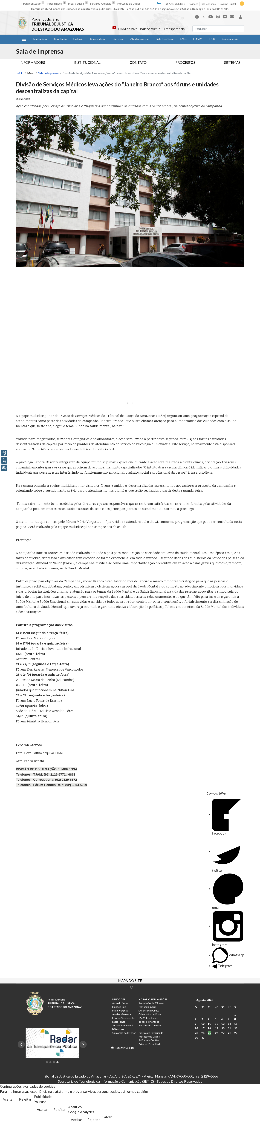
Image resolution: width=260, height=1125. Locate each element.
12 (216, 1023)
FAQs (183, 38)
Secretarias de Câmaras (151, 1003)
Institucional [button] (40, 38)
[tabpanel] (130, 191)
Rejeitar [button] (25, 1099)
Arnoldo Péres (120, 1003)
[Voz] (4, 460)
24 (202, 1032)
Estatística (117, 38)
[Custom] (232, 16)
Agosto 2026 (204, 1000)
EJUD (212, 38)
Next (240, 257)
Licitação (78, 38)
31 (202, 1037)
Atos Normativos (139, 38)
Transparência (174, 29)
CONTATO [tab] (138, 62)
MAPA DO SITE (130, 981)
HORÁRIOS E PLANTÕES (152, 999)
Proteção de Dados (128, 3)
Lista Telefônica (165, 38)
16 (196, 1028)
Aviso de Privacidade (149, 1043)
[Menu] (24, 39)
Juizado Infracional (122, 1025)
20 (222, 1028)
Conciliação (60, 38)
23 (196, 1032)
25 (209, 1032)
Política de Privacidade (150, 1032)
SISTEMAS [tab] (232, 62)
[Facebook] (197, 16)
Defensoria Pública (148, 1010)
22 (235, 1028)
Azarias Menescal (121, 1014)
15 (235, 1023)
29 (235, 1032)
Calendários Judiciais (149, 1014)
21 (229, 1028)
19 (216, 1028)
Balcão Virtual (150, 29)
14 (229, 1023)
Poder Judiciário (45, 19)
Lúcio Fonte (118, 1021)
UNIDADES (118, 999)
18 (209, 1028)
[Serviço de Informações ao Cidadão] (242, 3)
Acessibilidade (177, 3)
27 (222, 1032)
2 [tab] (132, 403)
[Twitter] (203, 16)
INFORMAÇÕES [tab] (32, 62)
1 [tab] (127, 403)
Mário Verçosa (120, 1010)
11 (209, 1023)
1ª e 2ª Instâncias (148, 1017)
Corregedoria (97, 38)
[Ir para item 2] (50, 1062)
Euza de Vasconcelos (123, 1017)
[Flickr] (225, 16)
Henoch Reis (119, 1006)
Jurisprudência (230, 38)
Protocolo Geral (147, 1006)
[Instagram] (218, 16)
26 (216, 1032)
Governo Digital (227, 3)
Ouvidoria (192, 3)
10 (202, 1023)
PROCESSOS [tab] (185, 62)
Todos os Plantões (148, 1021)
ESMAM (197, 38)
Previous (19, 257)
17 (202, 1028)
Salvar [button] (107, 1117)
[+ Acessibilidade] (4, 468)
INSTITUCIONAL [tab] (87, 62)
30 (196, 1037)
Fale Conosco (208, 3)
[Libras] (4, 453)
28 (229, 1032)
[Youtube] (210, 16)
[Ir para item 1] (47, 1062)
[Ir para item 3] (54, 1062)
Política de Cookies (149, 1040)
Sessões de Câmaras (149, 1025)
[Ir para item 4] (57, 1062)
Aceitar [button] (8, 1099)
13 (222, 1023)
